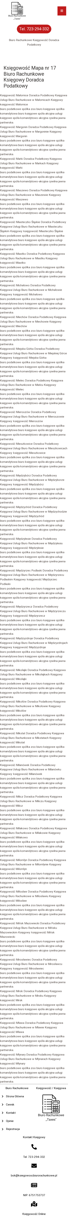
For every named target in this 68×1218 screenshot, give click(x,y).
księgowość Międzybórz (28, 484)
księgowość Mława (12, 1032)
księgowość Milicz (11, 805)
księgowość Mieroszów (28, 421)
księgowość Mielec (12, 389)
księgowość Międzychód (28, 516)
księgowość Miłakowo (14, 837)
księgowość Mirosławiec (28, 968)
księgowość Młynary (12, 1063)
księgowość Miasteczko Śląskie (43, 231)
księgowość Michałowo (27, 294)
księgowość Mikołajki (13, 679)
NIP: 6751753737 (34, 1195)
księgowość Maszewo (14, 199)
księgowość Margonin (13, 136)
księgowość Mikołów (13, 710)
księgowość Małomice (14, 104)
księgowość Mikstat (12, 742)
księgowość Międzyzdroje (29, 647)
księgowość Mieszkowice (29, 453)
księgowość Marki (11, 167)
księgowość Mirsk (11, 1000)
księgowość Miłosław (13, 900)
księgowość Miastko (13, 262)
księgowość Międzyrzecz (29, 615)
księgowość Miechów (13, 326)
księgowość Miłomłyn (13, 869)
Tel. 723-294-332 (34, 1157)
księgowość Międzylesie (28, 548)
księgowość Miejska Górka (29, 357)
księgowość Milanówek (27, 774)
